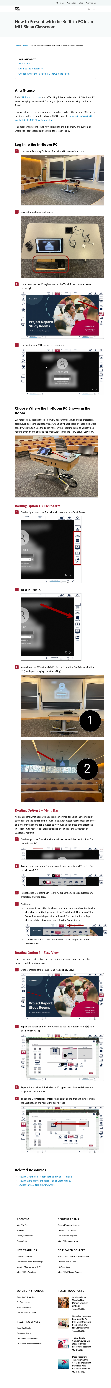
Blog (81, 2)
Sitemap (20, 1230)
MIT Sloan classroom (30, 97)
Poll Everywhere (24, 1307)
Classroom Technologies (27, 1338)
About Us (60, 2)
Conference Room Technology (30, 1261)
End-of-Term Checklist (26, 1312)
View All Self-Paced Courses (70, 1272)
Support (25, 45)
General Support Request (69, 1225)
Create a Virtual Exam (67, 1261)
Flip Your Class (64, 1267)
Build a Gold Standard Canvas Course (73, 1256)
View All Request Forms (68, 1241)
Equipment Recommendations (29, 1344)
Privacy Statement (25, 1235)
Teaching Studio (24, 1328)
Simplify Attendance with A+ (29, 1267)
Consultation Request (67, 1235)
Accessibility (22, 1241)
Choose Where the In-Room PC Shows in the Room (44, 73)
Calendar (71, 2)
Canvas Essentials (24, 1256)
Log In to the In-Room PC (31, 68)
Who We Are (22, 1225)
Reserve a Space (24, 1333)
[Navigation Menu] (94, 9)
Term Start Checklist (26, 1297)
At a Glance (24, 63)
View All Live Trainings (26, 1272)
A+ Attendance (23, 1302)
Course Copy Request (67, 1230)
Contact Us (91, 2)
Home (17, 45)
